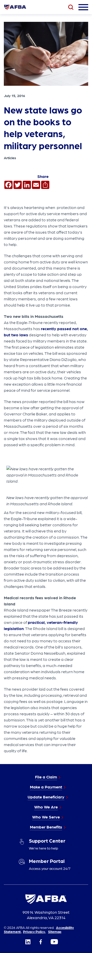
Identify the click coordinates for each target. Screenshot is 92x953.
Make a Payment (46, 786)
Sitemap (54, 931)
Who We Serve (46, 816)
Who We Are (46, 806)
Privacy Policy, (34, 931)
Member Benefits (46, 826)
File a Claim (46, 776)
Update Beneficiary (46, 796)
